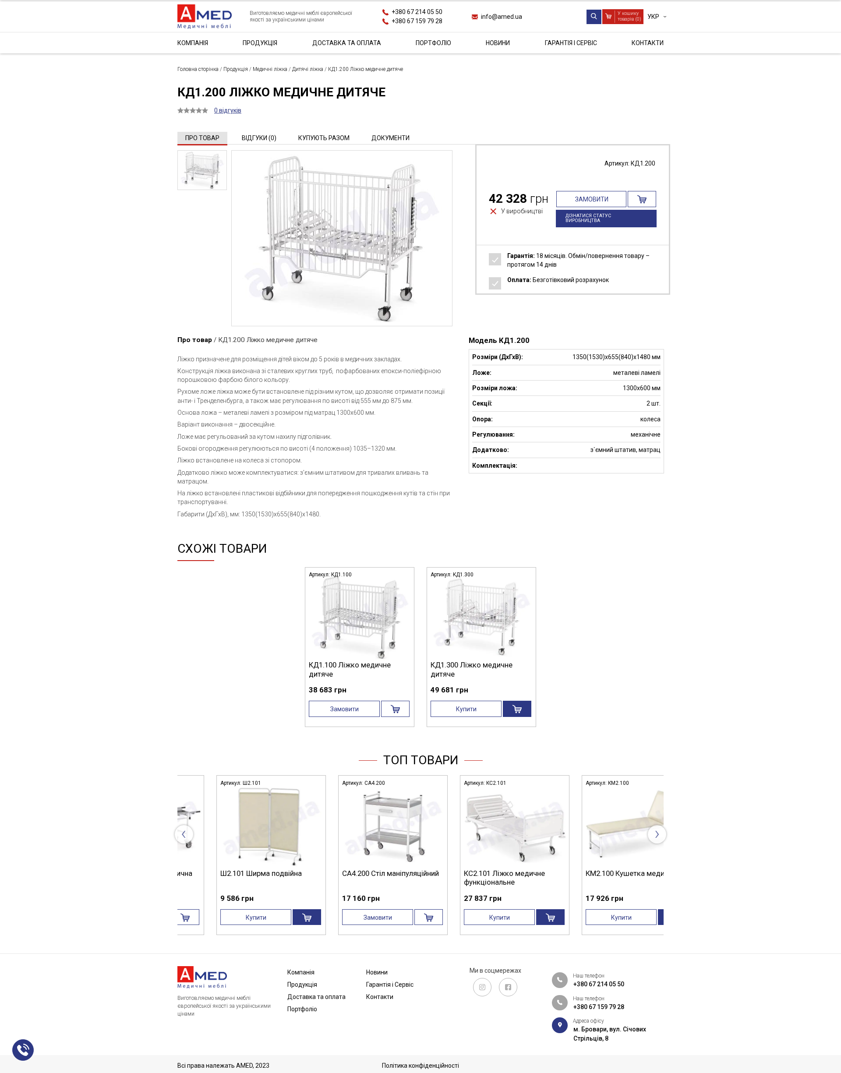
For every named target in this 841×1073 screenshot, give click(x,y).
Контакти (648, 42)
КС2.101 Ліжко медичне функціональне (349, 877)
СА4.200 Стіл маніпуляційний (235, 873)
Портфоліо (433, 42)
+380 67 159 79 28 (417, 21)
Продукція (260, 42)
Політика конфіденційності (420, 1065)
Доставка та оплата (346, 42)
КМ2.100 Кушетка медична (476, 873)
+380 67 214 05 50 (417, 11)
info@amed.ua (501, 16)
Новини (498, 42)
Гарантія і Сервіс (571, 42)
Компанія (192, 42)
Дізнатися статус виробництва (588, 218)
